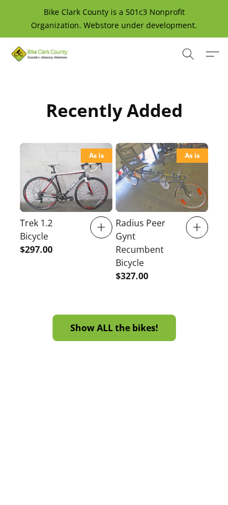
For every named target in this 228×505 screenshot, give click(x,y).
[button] (41, 54)
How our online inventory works (83, 456)
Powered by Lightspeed (114, 475)
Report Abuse (178, 456)
